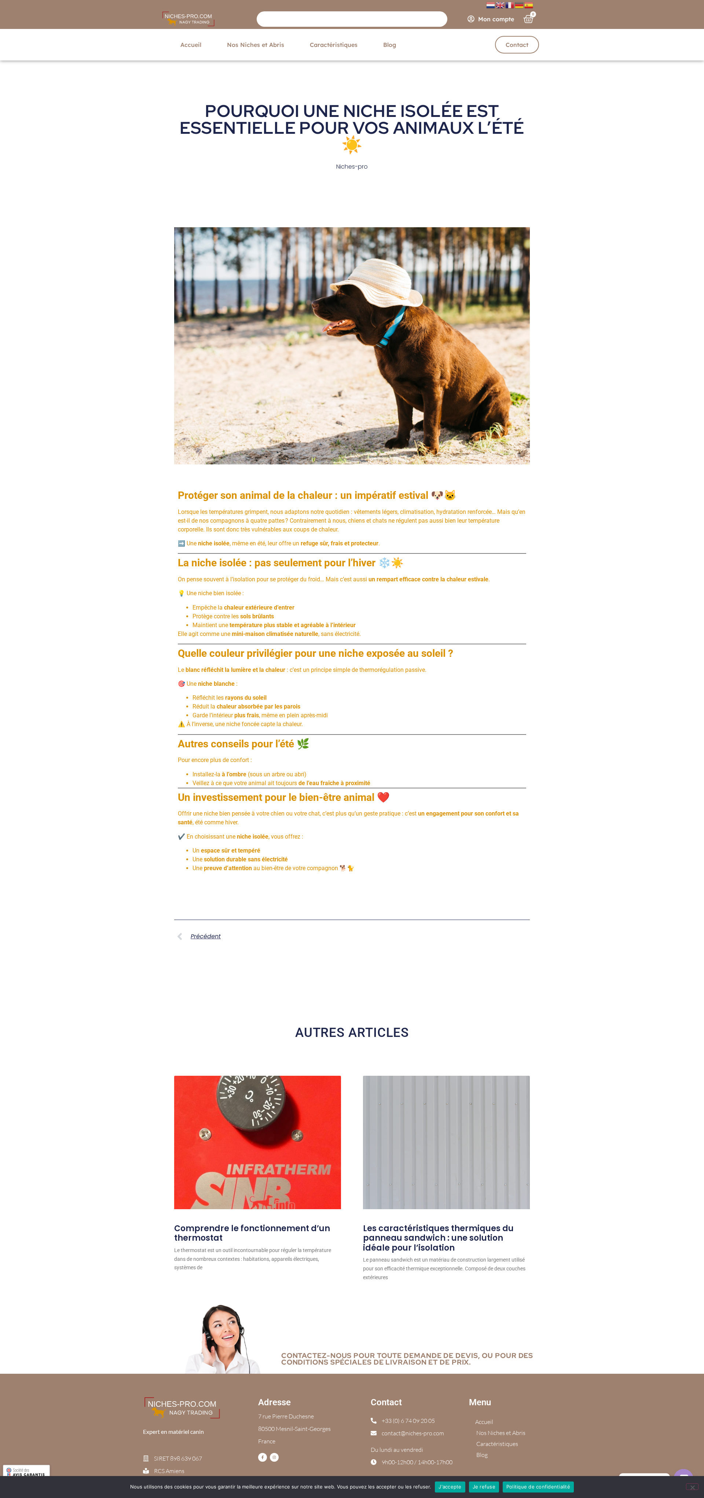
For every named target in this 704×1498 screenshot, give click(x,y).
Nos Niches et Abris (255, 44)
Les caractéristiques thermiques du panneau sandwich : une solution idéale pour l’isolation (438, 1238)
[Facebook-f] (262, 1457)
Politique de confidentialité (538, 1487)
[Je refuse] (692, 1486)
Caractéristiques (334, 44)
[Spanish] (529, 4)
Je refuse (484, 1487)
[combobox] (352, 19)
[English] (500, 4)
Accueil (190, 44)
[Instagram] (274, 1457)
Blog (389, 44)
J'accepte (450, 1487)
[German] (519, 4)
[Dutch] (491, 4)
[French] (510, 4)
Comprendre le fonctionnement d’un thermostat (252, 1233)
